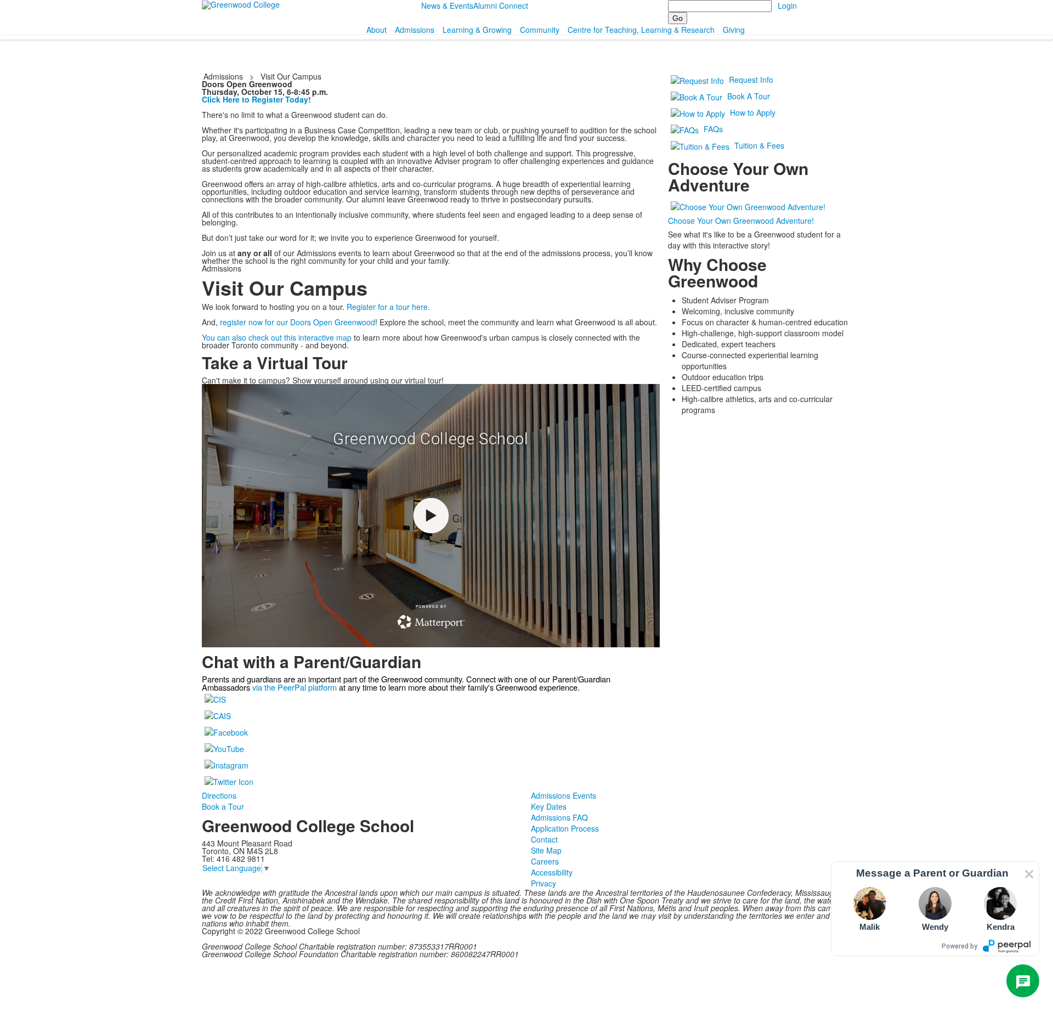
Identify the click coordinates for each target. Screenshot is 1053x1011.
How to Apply (752, 112)
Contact (544, 839)
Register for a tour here (387, 306)
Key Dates (549, 806)
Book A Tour (748, 96)
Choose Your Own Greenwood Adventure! (741, 220)
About (376, 29)
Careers (545, 861)
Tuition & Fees (759, 145)
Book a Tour (223, 806)
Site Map (546, 850)
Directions (219, 795)
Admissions (414, 29)
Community (539, 29)
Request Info (751, 79)
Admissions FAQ (559, 817)
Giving (734, 29)
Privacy (543, 883)
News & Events (447, 5)
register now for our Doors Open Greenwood (297, 322)
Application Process (565, 828)
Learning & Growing (477, 29)
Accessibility (552, 872)
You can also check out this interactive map (277, 337)
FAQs (713, 128)
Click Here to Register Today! (256, 99)
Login (787, 5)
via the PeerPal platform (294, 687)
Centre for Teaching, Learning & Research (641, 29)
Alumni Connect (500, 5)
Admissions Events (563, 795)
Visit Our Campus (291, 76)
